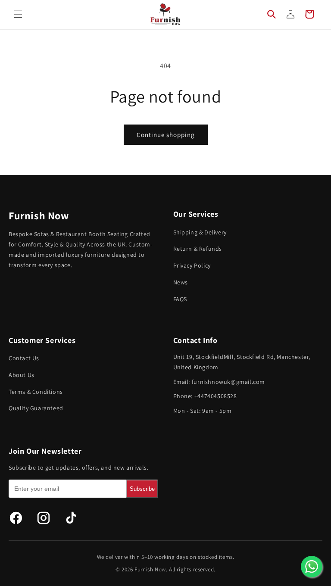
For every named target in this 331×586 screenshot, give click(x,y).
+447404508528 (215, 396)
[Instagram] (43, 518)
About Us (21, 375)
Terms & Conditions (36, 392)
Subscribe (142, 489)
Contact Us (24, 358)
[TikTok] (71, 518)
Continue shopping (166, 135)
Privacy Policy (192, 265)
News (180, 282)
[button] (18, 14)
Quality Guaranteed (36, 408)
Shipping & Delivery (200, 232)
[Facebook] (16, 518)
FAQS (180, 299)
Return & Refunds (197, 248)
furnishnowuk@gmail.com (228, 382)
